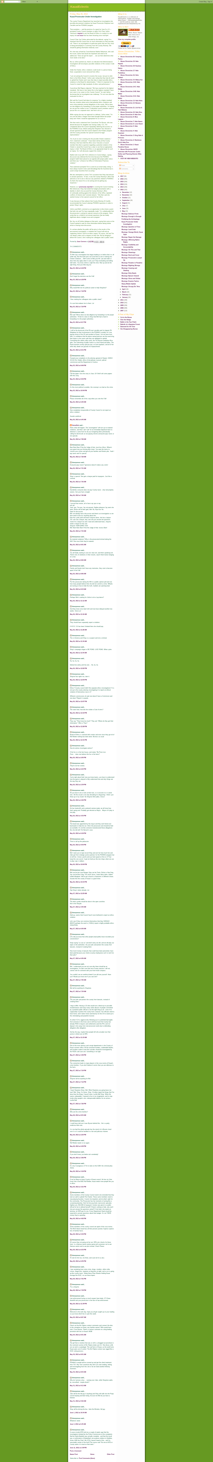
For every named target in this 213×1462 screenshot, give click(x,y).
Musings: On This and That (131, 250)
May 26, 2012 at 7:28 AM (78, 457)
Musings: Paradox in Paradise (132, 263)
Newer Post (74, 1454)
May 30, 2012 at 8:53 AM (78, 1372)
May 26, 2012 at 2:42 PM (78, 800)
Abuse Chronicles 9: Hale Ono (130, 114)
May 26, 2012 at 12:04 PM (78, 680)
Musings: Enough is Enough (131, 216)
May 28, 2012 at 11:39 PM (78, 1304)
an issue (80, 35)
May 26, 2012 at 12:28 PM (78, 726)
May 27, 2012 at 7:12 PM (78, 1082)
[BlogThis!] (97, 242)
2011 (122, 300)
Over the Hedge (125, 320)
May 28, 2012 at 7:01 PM (78, 1279)
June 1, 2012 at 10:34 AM (78, 1412)
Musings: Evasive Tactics (130, 281)
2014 (122, 184)
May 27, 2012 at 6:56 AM (78, 958)
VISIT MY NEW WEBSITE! (129, 158)
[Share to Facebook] (101, 242)
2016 (122, 179)
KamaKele (75, 425)
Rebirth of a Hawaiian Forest (130, 324)
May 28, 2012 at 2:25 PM (78, 1135)
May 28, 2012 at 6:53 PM (78, 1250)
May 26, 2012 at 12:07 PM (78, 701)
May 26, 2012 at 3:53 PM (78, 816)
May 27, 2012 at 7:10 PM (78, 1070)
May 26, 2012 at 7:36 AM (78, 482)
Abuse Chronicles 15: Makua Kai (131, 80)
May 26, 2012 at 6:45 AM (78, 419)
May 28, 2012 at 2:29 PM (78, 1146)
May (123, 211)
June (124, 208)
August (124, 203)
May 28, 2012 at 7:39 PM (78, 1290)
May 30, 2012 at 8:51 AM (78, 1354)
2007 (122, 310)
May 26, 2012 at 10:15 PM (78, 882)
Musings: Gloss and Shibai (131, 278)
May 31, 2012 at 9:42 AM (78, 1401)
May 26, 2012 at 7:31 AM (78, 468)
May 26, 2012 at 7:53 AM (78, 531)
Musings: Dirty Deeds (129, 273)
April (124, 289)
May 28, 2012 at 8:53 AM (78, 1115)
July (123, 205)
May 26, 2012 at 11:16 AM (78, 614)
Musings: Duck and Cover (130, 255)
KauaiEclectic (79, 6)
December (125, 192)
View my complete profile (127, 39)
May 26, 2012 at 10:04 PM (78, 864)
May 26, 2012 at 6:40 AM (78, 402)
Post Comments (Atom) (87, 1458)
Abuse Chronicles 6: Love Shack (131, 124)
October (125, 197)
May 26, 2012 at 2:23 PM (78, 769)
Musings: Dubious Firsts (130, 214)
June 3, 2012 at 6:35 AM (78, 1424)
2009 (122, 305)
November (126, 195)
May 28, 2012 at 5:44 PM (78, 1234)
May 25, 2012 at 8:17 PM (78, 322)
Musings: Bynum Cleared (130, 276)
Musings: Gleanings (128, 252)
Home (92, 1454)
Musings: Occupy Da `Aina (131, 286)
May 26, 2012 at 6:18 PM (78, 833)
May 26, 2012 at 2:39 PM (78, 784)
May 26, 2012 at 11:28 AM (78, 630)
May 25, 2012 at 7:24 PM (78, 306)
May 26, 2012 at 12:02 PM (78, 668)
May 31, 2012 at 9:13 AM (78, 1385)
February (125, 294)
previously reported (86, 187)
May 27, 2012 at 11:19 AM (78, 1037)
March (124, 292)
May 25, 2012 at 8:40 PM (78, 365)
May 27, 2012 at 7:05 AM (78, 980)
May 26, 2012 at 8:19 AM (78, 589)
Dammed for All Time (127, 326)
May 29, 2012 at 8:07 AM (78, 1317)
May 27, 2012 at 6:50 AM (78, 928)
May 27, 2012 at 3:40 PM (78, 1055)
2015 (122, 181)
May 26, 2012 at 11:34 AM (78, 641)
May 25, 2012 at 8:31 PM (78, 350)
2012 (122, 189)
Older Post (110, 1454)
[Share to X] (99, 242)
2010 (122, 302)
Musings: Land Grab (129, 229)
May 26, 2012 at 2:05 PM (78, 757)
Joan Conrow (135, 30)
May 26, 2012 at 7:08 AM (78, 439)
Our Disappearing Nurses (129, 329)
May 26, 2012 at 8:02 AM (78, 560)
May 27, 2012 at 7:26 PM (78, 1104)
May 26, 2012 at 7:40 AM (78, 495)
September (126, 200)
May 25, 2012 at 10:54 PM (78, 390)
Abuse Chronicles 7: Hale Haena (131, 121)
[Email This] (95, 242)
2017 (122, 176)
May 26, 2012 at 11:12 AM (78, 601)
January (125, 297)
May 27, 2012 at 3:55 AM (78, 907)
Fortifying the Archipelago (131, 219)
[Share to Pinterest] (103, 242)
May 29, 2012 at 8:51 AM (78, 1335)
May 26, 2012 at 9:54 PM (78, 845)
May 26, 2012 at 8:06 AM (78, 574)
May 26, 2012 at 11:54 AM (78, 653)
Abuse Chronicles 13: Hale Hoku (131, 100)
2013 (122, 187)
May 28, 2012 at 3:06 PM (78, 1158)
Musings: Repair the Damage (131, 237)
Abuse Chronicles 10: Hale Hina (131, 112)
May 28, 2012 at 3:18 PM (78, 1171)
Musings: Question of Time (131, 227)
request (79, 33)
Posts (123, 165)
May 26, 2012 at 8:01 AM (78, 544)
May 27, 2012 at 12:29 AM (78, 893)
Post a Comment (75, 1451)
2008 (122, 308)
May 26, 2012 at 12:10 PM (78, 713)
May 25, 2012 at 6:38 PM (78, 279)
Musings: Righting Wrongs (131, 265)
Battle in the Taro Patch (128, 322)
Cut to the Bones (126, 317)
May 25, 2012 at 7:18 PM (78, 291)
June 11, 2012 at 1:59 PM (78, 1448)
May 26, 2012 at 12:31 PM (78, 740)
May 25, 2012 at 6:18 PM (78, 268)
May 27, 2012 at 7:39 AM (78, 991)
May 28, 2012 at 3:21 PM (78, 1187)
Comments (124, 169)
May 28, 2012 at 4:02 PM (78, 1218)
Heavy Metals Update (129, 284)
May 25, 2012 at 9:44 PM (78, 379)
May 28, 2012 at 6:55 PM (78, 1261)
